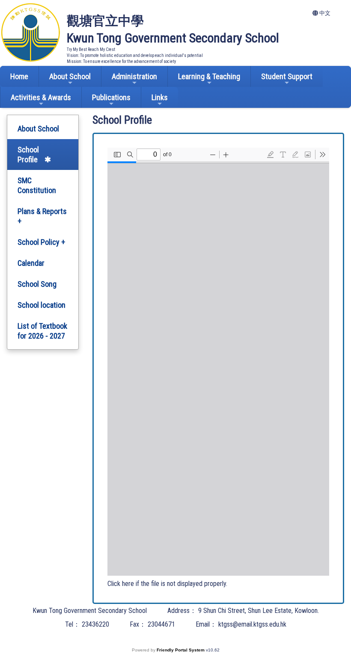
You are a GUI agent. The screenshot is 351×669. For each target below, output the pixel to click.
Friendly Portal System (181, 650)
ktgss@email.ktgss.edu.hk (252, 624)
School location (41, 304)
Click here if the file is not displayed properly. (167, 584)
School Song (37, 283)
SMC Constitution (37, 185)
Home (19, 76)
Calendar (31, 263)
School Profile (28, 154)
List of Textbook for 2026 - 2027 (42, 330)
